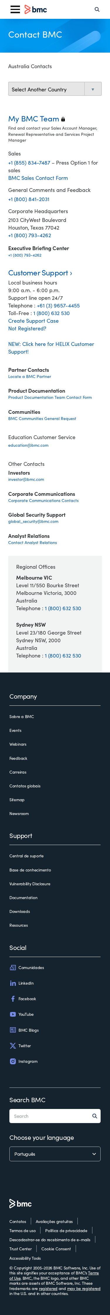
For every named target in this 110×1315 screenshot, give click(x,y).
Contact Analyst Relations (32, 542)
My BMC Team (36, 118)
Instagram (27, 1061)
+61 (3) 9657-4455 (58, 305)
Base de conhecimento (30, 870)
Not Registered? (27, 328)
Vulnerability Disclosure (29, 883)
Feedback (18, 758)
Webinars (17, 744)
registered (48, 1288)
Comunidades (31, 967)
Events (15, 730)
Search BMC (27, 1099)
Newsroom (19, 813)
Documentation (23, 897)
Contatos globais (24, 786)
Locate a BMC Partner (29, 376)
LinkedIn (26, 983)
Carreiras (17, 772)
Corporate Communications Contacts (43, 500)
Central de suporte (26, 856)
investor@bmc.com (26, 479)
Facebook (27, 998)
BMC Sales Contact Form (38, 177)
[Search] (97, 9)
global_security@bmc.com (33, 521)
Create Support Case (33, 320)
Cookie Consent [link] (56, 1249)
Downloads (19, 911)
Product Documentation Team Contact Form (50, 397)
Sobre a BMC (21, 716)
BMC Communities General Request (42, 418)
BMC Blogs (28, 1030)
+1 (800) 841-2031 (28, 199)
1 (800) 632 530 (51, 313)
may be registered (84, 1288)
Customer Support (38, 272)
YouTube (26, 1014)
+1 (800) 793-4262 (29, 235)
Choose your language (41, 1137)
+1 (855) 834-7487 (30, 162)
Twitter (24, 1045)
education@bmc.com (28, 445)
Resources (18, 925)
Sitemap (17, 799)
